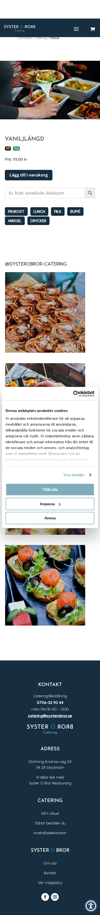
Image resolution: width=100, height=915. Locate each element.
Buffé (75, 211)
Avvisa (50, 518)
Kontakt (50, 873)
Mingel (15, 220)
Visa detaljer (73, 475)
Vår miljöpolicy (50, 882)
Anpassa (47, 504)
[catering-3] (45, 533)
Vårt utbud (50, 813)
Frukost (16, 211)
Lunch (39, 211)
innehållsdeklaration (50, 833)
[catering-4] (45, 624)
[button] (91, 906)
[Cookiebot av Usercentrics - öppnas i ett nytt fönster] (73, 394)
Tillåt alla (50, 489)
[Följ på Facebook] (45, 897)
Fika (57, 211)
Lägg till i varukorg (28, 175)
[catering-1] (45, 351)
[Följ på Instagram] (55, 897)
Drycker (38, 220)
